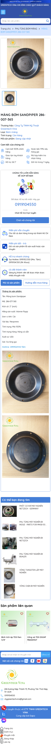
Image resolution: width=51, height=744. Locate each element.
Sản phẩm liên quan (17, 606)
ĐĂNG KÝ (46, 654)
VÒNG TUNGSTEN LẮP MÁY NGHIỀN (31, 571)
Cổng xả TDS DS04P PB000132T (36, 638)
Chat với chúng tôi (25, 220)
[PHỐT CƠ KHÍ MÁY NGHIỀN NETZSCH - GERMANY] (9, 511)
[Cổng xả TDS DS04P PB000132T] (38, 623)
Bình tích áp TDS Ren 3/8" (11, 638)
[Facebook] (32, 661)
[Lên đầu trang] (45, 704)
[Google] (45, 661)
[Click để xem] (25, 63)
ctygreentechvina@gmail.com (17, 699)
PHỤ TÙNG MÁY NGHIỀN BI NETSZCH (31, 539)
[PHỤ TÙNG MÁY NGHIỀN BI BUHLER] (9, 559)
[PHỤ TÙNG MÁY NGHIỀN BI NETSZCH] (9, 543)
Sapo (32, 715)
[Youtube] (39, 661)
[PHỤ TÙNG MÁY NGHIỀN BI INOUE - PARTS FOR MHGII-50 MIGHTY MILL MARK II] (9, 527)
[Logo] (25, 12)
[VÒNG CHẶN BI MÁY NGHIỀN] (9, 591)
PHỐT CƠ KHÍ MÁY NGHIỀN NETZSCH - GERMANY (31, 507)
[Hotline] (3, 707)
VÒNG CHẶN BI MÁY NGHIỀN (31, 586)
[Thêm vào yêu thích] (21, 613)
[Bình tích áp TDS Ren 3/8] (12, 623)
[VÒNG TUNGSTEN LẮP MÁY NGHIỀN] (9, 575)
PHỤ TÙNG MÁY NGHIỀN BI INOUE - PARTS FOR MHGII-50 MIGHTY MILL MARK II (32, 523)
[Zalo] (26, 661)
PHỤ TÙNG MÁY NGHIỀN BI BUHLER (31, 555)
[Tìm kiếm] (48, 21)
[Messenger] (3, 720)
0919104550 (25, 204)
